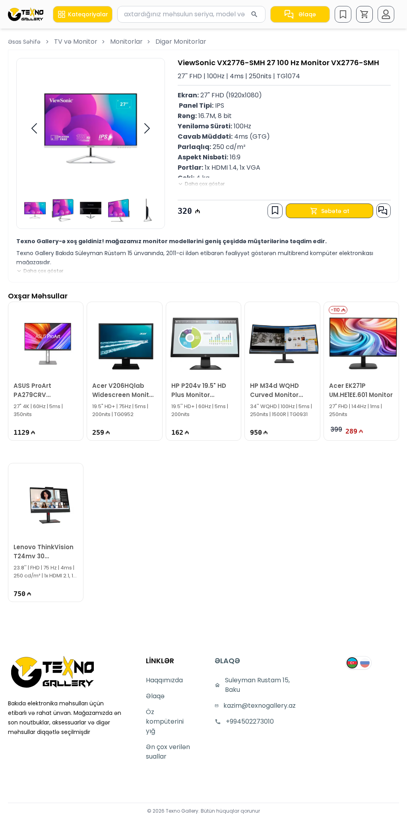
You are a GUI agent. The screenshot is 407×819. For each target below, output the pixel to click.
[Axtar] (254, 14)
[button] (364, 14)
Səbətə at (335, 211)
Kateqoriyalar (88, 14)
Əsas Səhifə (24, 42)
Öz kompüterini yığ (165, 721)
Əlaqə (307, 14)
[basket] (364, 14)
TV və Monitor (75, 41)
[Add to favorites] (275, 210)
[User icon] (386, 14)
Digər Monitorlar (180, 41)
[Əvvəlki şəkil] (34, 128)
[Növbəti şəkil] (147, 128)
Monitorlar (126, 41)
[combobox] (191, 14)
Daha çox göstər (205, 184)
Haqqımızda (164, 680)
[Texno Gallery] (25, 14)
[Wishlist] (343, 14)
